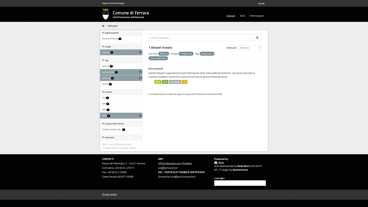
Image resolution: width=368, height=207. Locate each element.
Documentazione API (212, 94)
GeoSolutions (240, 170)
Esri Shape (175, 81)
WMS (157, 81)
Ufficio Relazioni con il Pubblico (175, 163)
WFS (165, 81)
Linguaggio (219, 178)
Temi (242, 16)
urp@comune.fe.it (168, 168)
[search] (257, 37)
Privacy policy (109, 194)
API (195, 94)
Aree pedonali (155, 68)
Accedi (261, 3)
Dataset (230, 16)
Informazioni (257, 16)
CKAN (219, 162)
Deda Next (243, 166)
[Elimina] (167, 54)
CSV (184, 81)
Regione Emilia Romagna (113, 3)
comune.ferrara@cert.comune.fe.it (176, 177)
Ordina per (231, 47)
